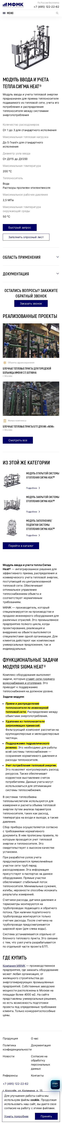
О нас (34, 1038)
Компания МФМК (14, 965)
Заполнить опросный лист (26, 237)
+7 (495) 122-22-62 (46, 6)
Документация (41, 1045)
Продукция (10, 1038)
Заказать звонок (31, 303)
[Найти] (57, 13)
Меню (10, 13)
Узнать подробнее (16, 1116)
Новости (8, 1056)
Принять (46, 1116)
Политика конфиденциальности (17, 1047)
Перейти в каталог (20, 545)
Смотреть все (17, 440)
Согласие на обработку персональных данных (40, 1062)
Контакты (37, 1075)
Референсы (10, 1075)
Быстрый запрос (19, 227)
